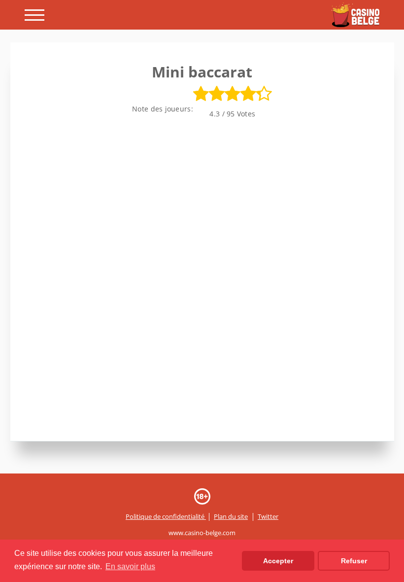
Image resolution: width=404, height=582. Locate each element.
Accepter (278, 561)
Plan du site (231, 516)
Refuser (354, 561)
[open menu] (34, 15)
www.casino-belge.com (202, 533)
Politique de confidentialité (166, 516)
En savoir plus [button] (130, 566)
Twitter (268, 516)
